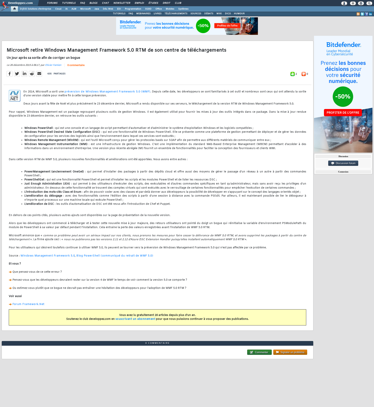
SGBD (148, 9)
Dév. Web (108, 9)
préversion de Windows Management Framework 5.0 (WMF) (107, 92)
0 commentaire (76, 65)
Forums (52, 3)
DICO (228, 13)
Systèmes (183, 9)
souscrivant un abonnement (135, 319)
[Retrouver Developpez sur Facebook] (366, 14)
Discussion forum (344, 163)
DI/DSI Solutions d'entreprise (35, 9)
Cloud (58, 9)
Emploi (139, 3)
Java (96, 9)
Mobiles (170, 9)
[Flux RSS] (358, 14)
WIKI (219, 13)
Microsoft (85, 9)
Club (177, 3)
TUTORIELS (119, 13)
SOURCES (196, 13)
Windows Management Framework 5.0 (47, 256)
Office (158, 9)
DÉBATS (208, 13)
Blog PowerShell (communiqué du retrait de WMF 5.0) (114, 256)
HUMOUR (239, 13)
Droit (166, 3)
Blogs (93, 3)
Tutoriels (69, 3)
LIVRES (157, 13)
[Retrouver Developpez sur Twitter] (362, 14)
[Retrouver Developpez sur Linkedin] (370, 14)
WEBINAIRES (143, 13)
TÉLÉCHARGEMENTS (176, 13)
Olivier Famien (53, 65)
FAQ (82, 3)
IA (66, 9)
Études (153, 3)
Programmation (133, 9)
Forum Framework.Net (28, 304)
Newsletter (121, 3)
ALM (73, 9)
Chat (105, 3)
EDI (119, 9)
